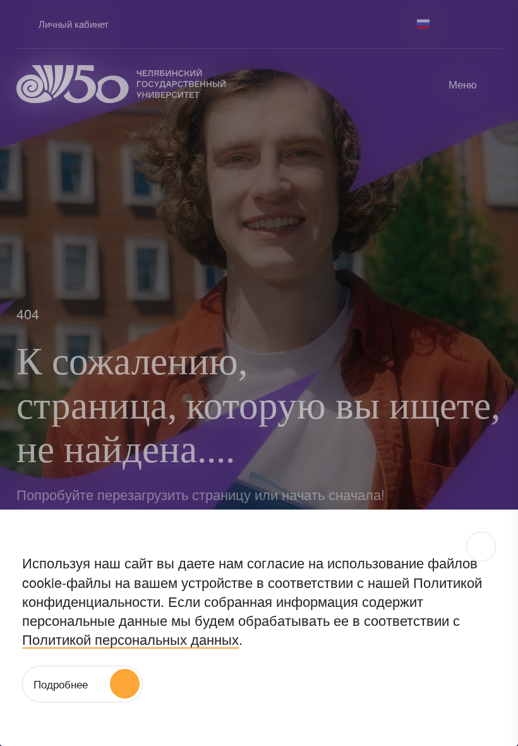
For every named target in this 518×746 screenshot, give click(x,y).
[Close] (481, 547)
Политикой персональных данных (130, 639)
